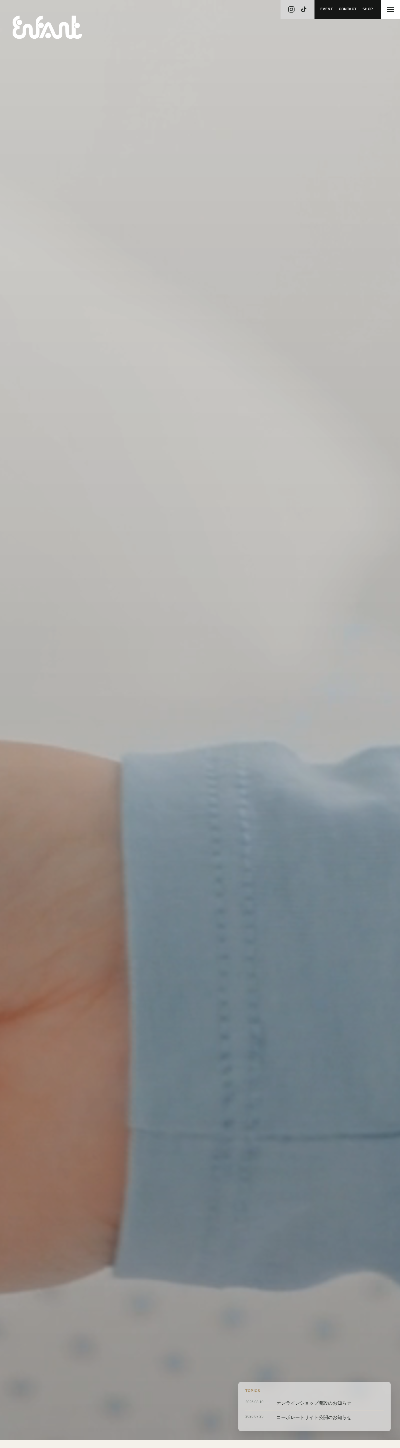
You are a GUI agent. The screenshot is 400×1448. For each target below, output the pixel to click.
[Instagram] (289, 9)
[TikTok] (306, 9)
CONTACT (348, 9)
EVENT (326, 9)
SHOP (368, 9)
